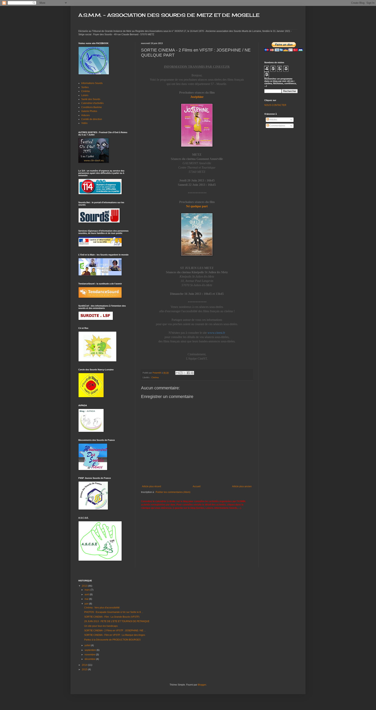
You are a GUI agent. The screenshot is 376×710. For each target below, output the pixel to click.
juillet (88, 645)
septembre (91, 650)
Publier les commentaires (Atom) (173, 492)
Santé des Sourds (90, 99)
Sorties (85, 87)
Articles (273, 119)
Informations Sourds (92, 83)
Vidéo (84, 123)
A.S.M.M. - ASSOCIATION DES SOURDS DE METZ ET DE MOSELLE (169, 15)
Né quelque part (197, 206)
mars (87, 589)
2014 (85, 665)
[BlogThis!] (181, 373)
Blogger (202, 684)
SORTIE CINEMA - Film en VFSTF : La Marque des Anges (114, 635)
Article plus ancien (242, 486)
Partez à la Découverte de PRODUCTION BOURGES (112, 639)
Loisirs (84, 95)
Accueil (197, 486)
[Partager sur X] (185, 373)
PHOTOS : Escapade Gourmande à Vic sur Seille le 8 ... (113, 612)
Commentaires (277, 125)
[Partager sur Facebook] (188, 373)
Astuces (85, 115)
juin (87, 603)
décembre (90, 659)
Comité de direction (91, 119)
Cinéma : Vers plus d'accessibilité (102, 607)
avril (87, 594)
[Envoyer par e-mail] (177, 373)
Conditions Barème (91, 107)
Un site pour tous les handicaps (101, 626)
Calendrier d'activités (92, 103)
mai (87, 599)
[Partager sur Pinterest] (192, 373)
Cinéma (155, 377)
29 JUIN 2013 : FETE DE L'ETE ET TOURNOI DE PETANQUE (116, 621)
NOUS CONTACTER (275, 105)
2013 (85, 586)
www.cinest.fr (216, 332)
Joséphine (196, 96)
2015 (85, 669)
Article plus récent (151, 486)
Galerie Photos (89, 111)
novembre (90, 654)
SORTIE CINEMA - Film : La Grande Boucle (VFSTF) (111, 616)
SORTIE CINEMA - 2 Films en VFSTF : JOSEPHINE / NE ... (115, 630)
